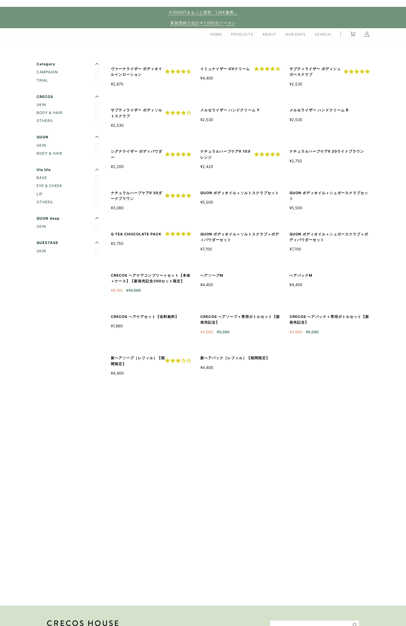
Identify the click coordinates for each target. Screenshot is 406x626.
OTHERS (45, 120)
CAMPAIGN (47, 72)
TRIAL (42, 80)
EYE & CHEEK (49, 185)
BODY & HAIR (49, 112)
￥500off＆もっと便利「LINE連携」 (203, 12)
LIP (40, 194)
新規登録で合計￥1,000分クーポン (203, 22)
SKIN (41, 104)
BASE (42, 177)
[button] (178, 71)
